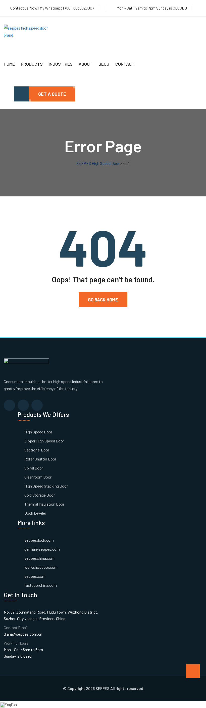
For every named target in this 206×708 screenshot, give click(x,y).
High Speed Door (38, 431)
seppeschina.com (39, 558)
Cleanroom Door (38, 477)
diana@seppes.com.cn (23, 634)
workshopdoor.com (41, 567)
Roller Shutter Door (40, 458)
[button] (103, 704)
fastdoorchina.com (40, 585)
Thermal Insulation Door (44, 504)
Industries (61, 64)
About (85, 64)
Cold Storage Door (39, 495)
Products (32, 64)
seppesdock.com (39, 540)
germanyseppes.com (42, 549)
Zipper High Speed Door (44, 440)
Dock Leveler (35, 513)
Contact (124, 64)
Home (9, 64)
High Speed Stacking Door (46, 486)
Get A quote (52, 94)
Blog (103, 64)
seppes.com (34, 576)
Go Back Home (103, 299)
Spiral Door (33, 467)
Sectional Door (36, 449)
